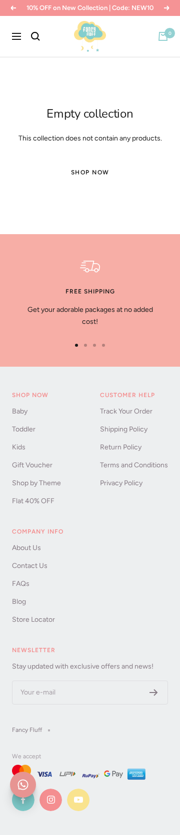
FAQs (21, 583)
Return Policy (121, 447)
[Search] (35, 36)
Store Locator (33, 619)
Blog (19, 601)
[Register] (154, 692)
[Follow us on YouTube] (78, 800)
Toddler (24, 429)
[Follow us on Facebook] (23, 800)
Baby (20, 411)
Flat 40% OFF (33, 501)
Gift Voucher (32, 465)
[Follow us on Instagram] (51, 800)
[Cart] (163, 36)
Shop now (90, 172)
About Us (26, 548)
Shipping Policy (124, 429)
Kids (19, 447)
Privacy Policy (121, 483)
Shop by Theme (36, 483)
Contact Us (30, 565)
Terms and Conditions (134, 465)
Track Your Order (126, 411)
